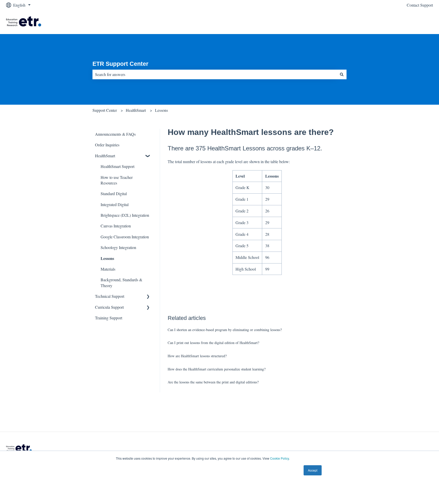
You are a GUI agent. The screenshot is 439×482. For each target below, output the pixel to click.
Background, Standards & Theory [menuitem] (121, 282)
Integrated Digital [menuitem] (115, 204)
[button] (148, 156)
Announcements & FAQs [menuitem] (115, 134)
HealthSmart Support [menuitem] (117, 166)
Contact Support (420, 5)
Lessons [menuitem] (107, 258)
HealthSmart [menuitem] (105, 155)
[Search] (342, 74)
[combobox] (214, 74)
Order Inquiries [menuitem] (107, 144)
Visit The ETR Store (411, 22)
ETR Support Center (120, 63)
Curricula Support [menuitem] (109, 307)
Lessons (161, 110)
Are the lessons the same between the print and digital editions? (213, 382)
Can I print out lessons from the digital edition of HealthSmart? (213, 342)
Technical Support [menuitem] (109, 296)
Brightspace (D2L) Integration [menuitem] (125, 215)
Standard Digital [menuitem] (114, 193)
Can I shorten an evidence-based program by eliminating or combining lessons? (225, 329)
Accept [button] (312, 470)
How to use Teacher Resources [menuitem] (117, 180)
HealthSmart (136, 110)
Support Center (104, 110)
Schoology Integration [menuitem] (118, 247)
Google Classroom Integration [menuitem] (125, 236)
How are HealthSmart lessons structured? (197, 355)
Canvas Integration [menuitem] (116, 225)
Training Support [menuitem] (108, 317)
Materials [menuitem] (108, 269)
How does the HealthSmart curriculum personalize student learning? (216, 369)
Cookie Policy (279, 458)
